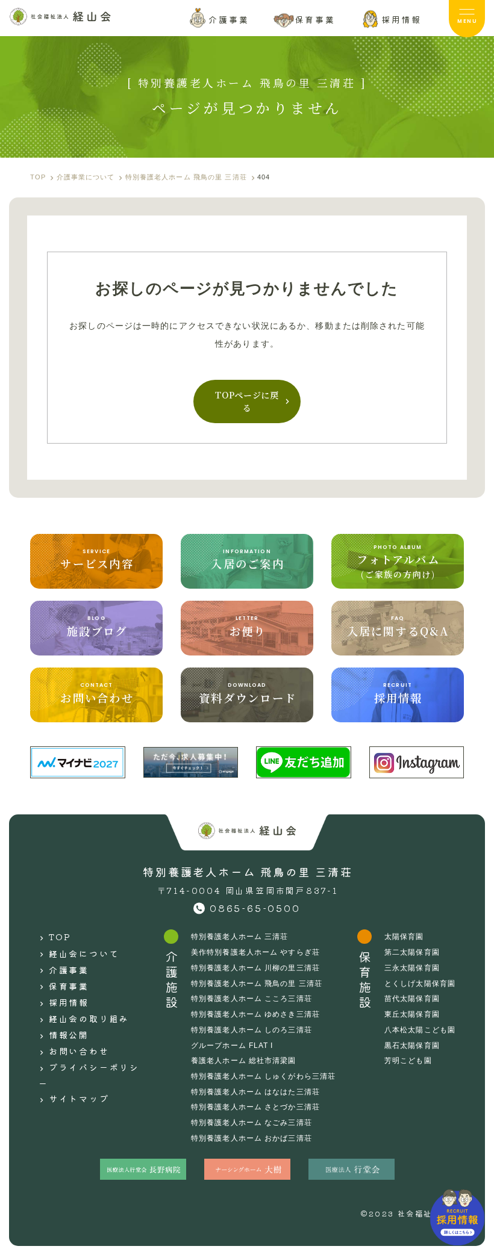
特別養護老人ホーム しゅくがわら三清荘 (263, 1076)
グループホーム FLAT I (232, 1045)
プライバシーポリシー (89, 1075)
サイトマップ (79, 1098)
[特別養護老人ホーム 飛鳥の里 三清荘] (60, 16)
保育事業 (69, 986)
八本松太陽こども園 (419, 1030)
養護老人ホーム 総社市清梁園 (243, 1060)
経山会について (84, 953)
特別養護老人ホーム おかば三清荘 (251, 1138)
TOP (60, 937)
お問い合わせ (79, 1051)
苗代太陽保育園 (412, 998)
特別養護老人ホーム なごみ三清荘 (251, 1122)
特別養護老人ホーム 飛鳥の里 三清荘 (256, 983)
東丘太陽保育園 (412, 1014)
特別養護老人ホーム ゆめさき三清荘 (255, 1014)
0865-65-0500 (255, 908)
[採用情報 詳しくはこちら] (457, 1217)
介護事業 (69, 970)
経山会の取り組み (89, 1018)
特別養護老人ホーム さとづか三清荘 (255, 1107)
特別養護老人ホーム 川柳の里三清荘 (255, 968)
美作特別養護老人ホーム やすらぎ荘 (255, 952)
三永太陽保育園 (412, 968)
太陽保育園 (404, 936)
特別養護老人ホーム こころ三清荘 (251, 998)
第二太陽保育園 (412, 952)
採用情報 (69, 1002)
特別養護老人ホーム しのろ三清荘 (251, 1030)
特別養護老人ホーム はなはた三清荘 (255, 1092)
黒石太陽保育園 (412, 1045)
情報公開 (69, 1035)
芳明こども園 (408, 1060)
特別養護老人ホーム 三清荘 (240, 936)
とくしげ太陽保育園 (419, 983)
